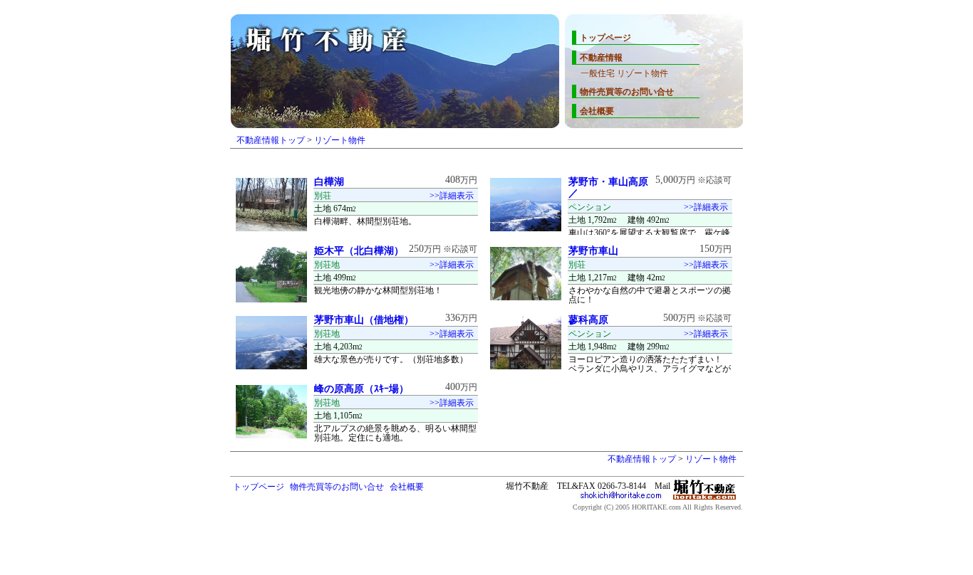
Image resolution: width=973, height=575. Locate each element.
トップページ (605, 38)
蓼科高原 (588, 320)
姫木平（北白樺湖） (359, 251)
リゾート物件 (642, 73)
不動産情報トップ (270, 140)
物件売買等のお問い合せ (627, 92)
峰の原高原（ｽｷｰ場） (361, 389)
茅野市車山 (593, 251)
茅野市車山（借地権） (369, 320)
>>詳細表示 (452, 196)
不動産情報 (601, 58)
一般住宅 (598, 73)
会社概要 (597, 111)
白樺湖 (329, 181)
